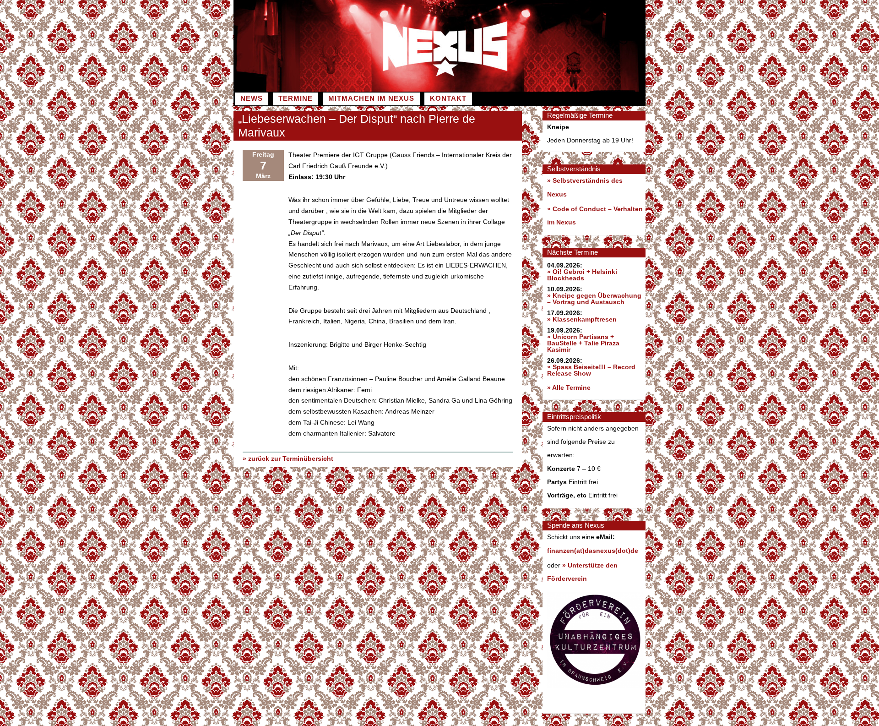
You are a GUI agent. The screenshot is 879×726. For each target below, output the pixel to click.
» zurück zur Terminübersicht (288, 458)
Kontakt (448, 98)
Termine (295, 98)
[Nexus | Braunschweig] (543, 89)
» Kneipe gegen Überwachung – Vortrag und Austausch (594, 299)
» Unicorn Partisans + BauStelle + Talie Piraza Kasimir (583, 343)
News (251, 98)
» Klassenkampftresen (582, 319)
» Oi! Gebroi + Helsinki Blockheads (582, 275)
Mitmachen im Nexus (371, 98)
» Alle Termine (569, 387)
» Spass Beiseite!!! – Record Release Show (591, 370)
